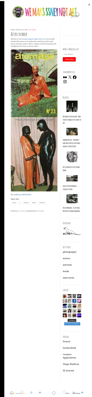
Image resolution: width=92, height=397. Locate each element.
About (67, 393)
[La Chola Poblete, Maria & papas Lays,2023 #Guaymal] (79, 306)
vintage (33, 29)
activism (67, 265)
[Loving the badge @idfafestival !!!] (65, 296)
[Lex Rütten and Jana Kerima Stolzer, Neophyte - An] (74, 296)
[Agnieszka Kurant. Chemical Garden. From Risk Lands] (70, 306)
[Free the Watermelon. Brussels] (74, 315)
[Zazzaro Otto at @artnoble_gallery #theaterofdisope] (65, 311)
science (66, 258)
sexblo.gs (17, 195)
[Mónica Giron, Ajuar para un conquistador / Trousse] (70, 315)
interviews (68, 278)
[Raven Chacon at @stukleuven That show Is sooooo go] (65, 306)
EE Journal (68, 370)
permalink (40, 211)
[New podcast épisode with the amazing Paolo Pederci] (74, 306)
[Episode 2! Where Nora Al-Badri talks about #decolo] (70, 311)
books (66, 271)
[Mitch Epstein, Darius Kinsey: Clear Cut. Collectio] (70, 296)
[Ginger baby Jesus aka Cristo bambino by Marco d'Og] (65, 315)
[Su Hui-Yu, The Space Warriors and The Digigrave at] (79, 315)
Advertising (76, 393)
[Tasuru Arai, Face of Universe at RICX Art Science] (79, 301)
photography (69, 252)
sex (29, 29)
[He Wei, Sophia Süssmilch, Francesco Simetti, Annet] (70, 301)
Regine (13, 29)
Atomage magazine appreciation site (33, 39)
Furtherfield (69, 348)
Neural (66, 341)
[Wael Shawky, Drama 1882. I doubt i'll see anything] (79, 296)
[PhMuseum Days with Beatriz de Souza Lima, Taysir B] (74, 311)
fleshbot (28, 195)
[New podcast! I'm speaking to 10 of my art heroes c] (79, 311)
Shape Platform (71, 364)
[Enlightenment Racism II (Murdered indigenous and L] (65, 301)
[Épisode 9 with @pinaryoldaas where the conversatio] (74, 301)
